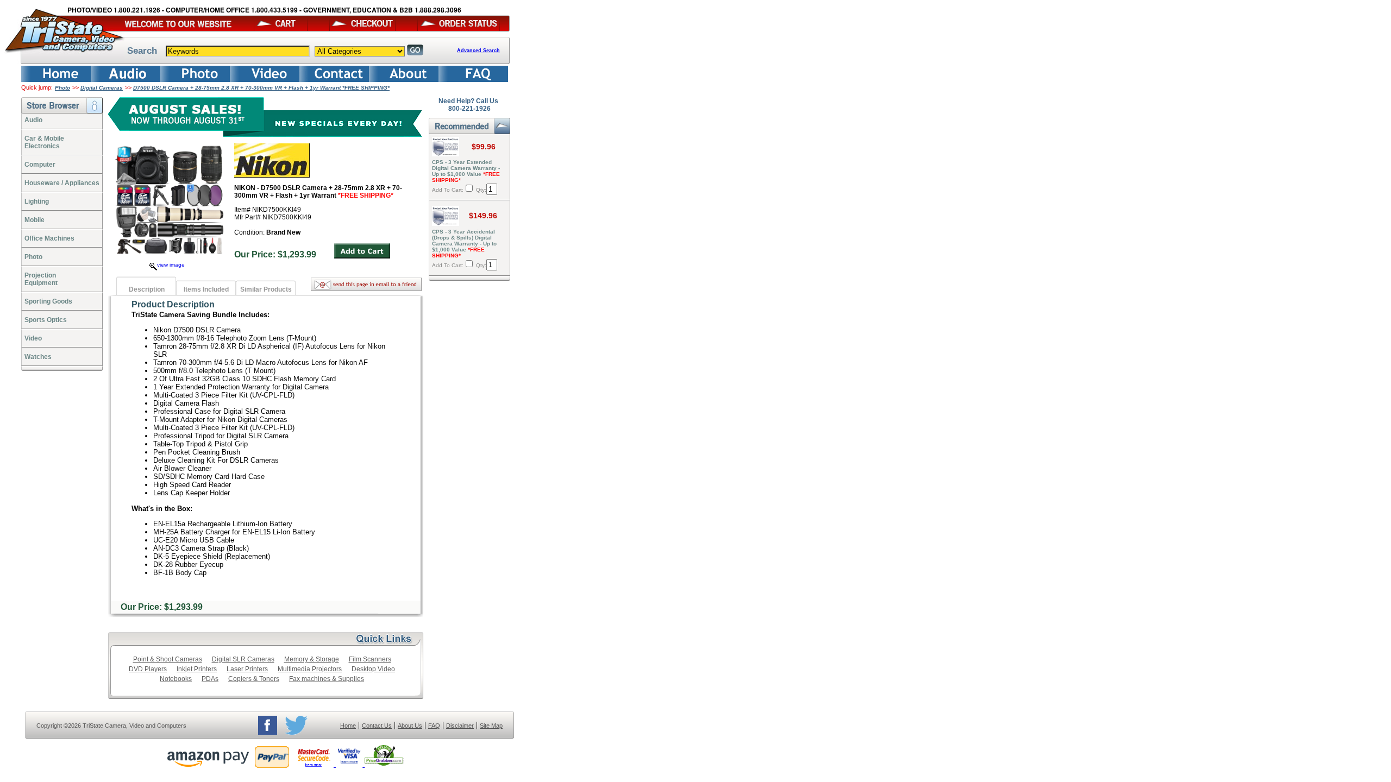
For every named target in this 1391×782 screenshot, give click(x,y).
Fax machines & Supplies (326, 679)
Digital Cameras (101, 88)
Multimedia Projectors (310, 669)
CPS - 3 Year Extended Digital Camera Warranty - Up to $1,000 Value (466, 171)
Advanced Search (478, 50)
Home (348, 725)
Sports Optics (45, 320)
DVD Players (148, 669)
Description (147, 289)
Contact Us (377, 725)
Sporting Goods (48, 301)
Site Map (491, 725)
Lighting (36, 201)
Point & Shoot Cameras (167, 659)
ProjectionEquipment (41, 279)
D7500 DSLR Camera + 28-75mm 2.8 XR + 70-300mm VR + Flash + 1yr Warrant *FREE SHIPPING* (261, 88)
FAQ (434, 725)
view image (171, 265)
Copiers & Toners (253, 679)
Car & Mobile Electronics (44, 142)
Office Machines (49, 238)
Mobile (34, 220)
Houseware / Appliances (61, 183)
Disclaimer (460, 725)
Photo (62, 88)
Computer (39, 164)
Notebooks (176, 679)
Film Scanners (370, 659)
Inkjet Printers (197, 669)
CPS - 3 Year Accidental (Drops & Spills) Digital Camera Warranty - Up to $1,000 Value (464, 243)
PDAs (210, 679)
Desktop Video (373, 669)
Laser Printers (247, 669)
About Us (410, 725)
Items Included (206, 289)
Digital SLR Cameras (243, 659)
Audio (33, 120)
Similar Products (266, 289)
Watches (38, 357)
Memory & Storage (311, 659)
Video (33, 338)
